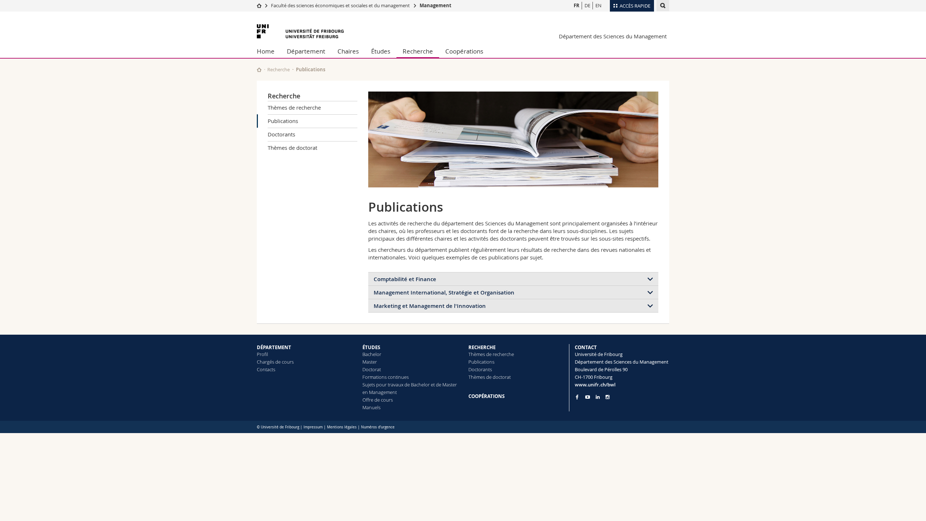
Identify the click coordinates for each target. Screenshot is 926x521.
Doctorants (281, 134)
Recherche (418, 51)
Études (380, 51)
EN (598, 5)
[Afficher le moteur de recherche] (663, 5)
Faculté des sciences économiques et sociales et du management (340, 5)
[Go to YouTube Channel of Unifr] (587, 397)
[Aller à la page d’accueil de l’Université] (300, 31)
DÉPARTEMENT (274, 347)
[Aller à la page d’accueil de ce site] (259, 69)
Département (306, 51)
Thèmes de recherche (294, 107)
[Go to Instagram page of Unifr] (607, 397)
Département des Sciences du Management (613, 36)
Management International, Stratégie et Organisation (444, 292)
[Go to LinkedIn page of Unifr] (598, 397)
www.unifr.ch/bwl (595, 384)
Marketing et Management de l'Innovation (430, 306)
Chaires (348, 51)
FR (576, 5)
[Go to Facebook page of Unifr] (577, 397)
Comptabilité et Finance (405, 279)
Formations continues (385, 377)
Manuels (371, 407)
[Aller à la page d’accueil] (259, 5)
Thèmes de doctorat (292, 147)
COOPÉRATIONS (486, 396)
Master (369, 362)
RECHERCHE (482, 347)
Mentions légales (342, 427)
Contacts (266, 369)
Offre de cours (377, 400)
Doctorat (371, 369)
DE (587, 5)
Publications (283, 120)
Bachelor (371, 354)
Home (266, 51)
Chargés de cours (275, 362)
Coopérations (464, 51)
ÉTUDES (371, 347)
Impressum (313, 427)
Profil (262, 354)
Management (435, 5)
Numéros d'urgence (378, 427)
